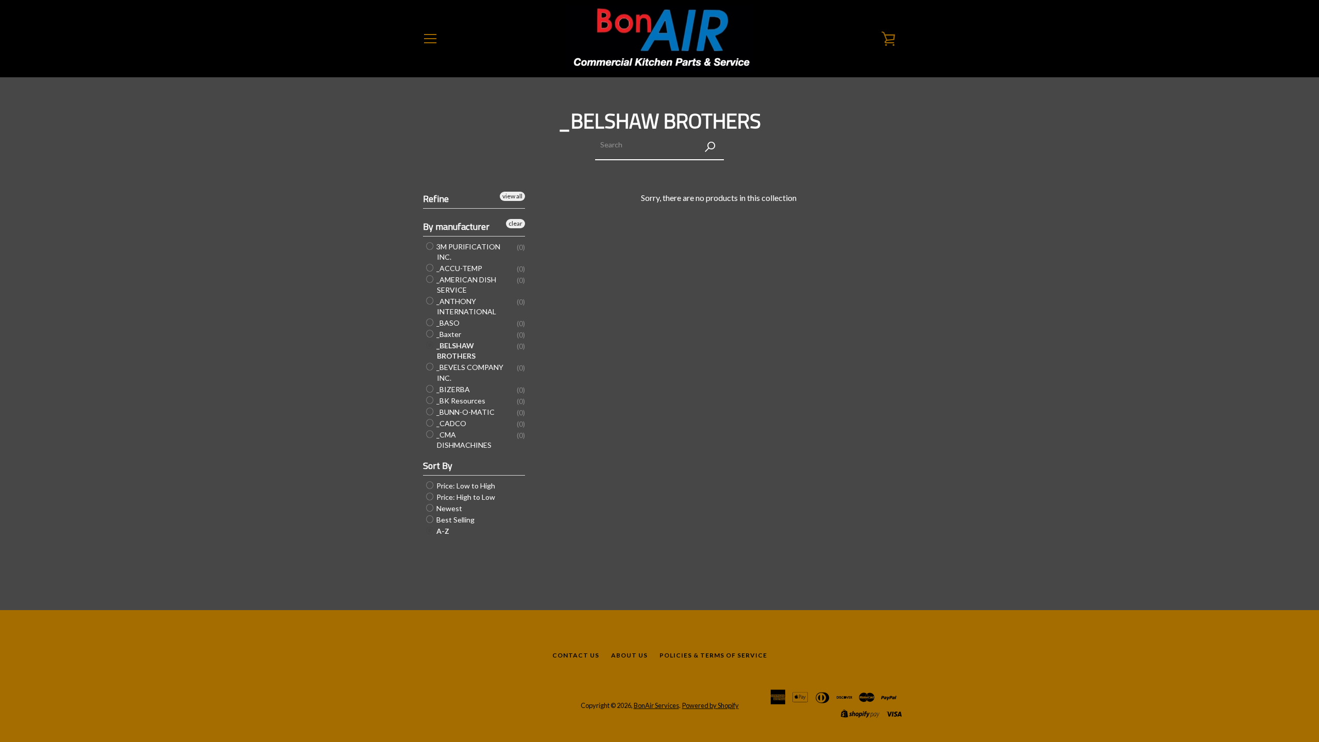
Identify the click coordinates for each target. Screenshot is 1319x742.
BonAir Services (656, 705)
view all (512, 196)
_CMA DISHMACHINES (463, 439)
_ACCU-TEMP (458, 268)
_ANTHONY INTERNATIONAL (465, 306)
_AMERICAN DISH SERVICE (465, 284)
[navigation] (430, 39)
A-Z (442, 531)
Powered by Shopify (710, 705)
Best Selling (455, 519)
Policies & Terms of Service (713, 655)
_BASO (447, 322)
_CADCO (450, 423)
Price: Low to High (465, 485)
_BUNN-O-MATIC (465, 412)
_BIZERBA (452, 389)
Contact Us (575, 655)
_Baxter (448, 334)
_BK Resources (460, 400)
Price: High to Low (465, 497)
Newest (448, 508)
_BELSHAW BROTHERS (455, 350)
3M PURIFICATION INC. (467, 251)
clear (515, 223)
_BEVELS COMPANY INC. (469, 372)
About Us (629, 655)
